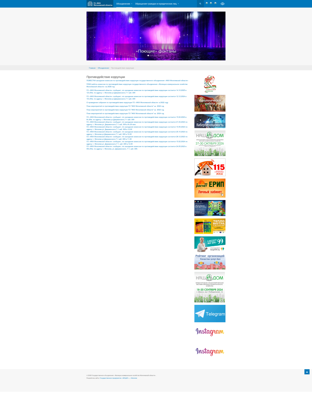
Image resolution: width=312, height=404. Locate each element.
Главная (92, 68)
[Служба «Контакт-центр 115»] (209, 167)
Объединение (123, 3)
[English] (216, 3)
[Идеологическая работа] (209, 103)
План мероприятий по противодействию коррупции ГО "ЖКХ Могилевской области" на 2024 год (125, 113)
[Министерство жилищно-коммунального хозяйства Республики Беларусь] (209, 352)
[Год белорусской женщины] (209, 83)
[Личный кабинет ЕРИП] (209, 188)
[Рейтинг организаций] (209, 261)
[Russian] (207, 3)
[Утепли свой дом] (209, 226)
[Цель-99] (209, 244)
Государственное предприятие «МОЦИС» (114, 378)
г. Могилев (133, 378)
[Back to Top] (307, 371)
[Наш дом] (209, 143)
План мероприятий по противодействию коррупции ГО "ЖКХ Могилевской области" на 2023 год (125, 109)
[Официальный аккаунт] (209, 332)
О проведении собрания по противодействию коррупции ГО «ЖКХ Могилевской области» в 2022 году (127, 102)
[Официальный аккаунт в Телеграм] (209, 313)
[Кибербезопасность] (209, 121)
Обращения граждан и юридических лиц (156, 3)
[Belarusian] (212, 3)
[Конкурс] (209, 208)
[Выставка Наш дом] (209, 287)
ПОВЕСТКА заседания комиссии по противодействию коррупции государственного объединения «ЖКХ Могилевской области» (137, 80)
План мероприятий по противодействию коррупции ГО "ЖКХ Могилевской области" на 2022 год (125, 106)
